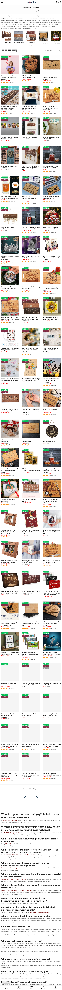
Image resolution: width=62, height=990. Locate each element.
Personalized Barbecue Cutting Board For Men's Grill (50, 501)
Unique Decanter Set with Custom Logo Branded (51, 167)
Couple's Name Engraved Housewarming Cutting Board (9, 470)
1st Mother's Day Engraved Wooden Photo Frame (9, 561)
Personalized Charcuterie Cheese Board (30, 441)
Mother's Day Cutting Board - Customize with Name (52, 745)
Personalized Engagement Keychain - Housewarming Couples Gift (30, 411)
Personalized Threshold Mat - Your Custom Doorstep (31, 866)
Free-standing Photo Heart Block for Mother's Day (51, 714)
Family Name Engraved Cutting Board (8, 896)
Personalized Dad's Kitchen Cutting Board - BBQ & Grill (10, 318)
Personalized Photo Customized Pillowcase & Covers (9, 77)
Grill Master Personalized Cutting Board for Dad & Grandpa (51, 623)
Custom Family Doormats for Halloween (51, 805)
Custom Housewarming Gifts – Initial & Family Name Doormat (9, 623)
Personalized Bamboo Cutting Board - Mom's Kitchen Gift (50, 108)
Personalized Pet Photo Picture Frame (29, 714)
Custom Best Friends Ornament (8, 500)
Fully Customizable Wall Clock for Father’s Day (29, 77)
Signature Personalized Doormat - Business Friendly (50, 836)
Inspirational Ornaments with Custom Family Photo (51, 228)
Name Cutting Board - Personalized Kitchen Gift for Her (30, 805)
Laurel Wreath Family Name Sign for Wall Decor (51, 441)
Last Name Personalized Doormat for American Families (50, 77)
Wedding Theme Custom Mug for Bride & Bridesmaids (30, 562)
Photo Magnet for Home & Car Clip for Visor (9, 138)
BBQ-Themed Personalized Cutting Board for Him (51, 561)
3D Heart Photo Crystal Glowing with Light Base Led (52, 653)
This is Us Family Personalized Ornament (9, 288)
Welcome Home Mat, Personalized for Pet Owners (52, 774)
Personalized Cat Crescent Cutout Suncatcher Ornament (51, 380)
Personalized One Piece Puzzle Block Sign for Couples (8, 715)
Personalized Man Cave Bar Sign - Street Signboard (10, 592)
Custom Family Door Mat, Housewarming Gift (51, 197)
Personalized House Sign (30, 137)
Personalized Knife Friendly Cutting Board (30, 745)
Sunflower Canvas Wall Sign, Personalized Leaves (51, 318)
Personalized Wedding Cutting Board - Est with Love (50, 288)
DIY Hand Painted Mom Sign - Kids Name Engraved (31, 379)
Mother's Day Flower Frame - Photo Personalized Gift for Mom (51, 258)
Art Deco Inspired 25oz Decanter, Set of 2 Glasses (9, 197)
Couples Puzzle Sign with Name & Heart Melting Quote (30, 108)
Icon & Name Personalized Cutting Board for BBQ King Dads (30, 623)
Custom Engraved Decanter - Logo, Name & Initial (31, 228)
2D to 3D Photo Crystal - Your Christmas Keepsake (9, 684)
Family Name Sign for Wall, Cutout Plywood (9, 410)
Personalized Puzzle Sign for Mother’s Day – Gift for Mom (31, 684)
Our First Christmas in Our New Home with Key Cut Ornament (30, 349)
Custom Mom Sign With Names (29, 500)
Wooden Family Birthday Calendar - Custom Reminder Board (9, 108)
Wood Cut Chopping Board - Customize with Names (10, 745)
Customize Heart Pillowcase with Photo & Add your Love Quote (52, 897)
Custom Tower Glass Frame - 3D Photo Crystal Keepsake (10, 258)
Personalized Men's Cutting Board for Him (31, 288)
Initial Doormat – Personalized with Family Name (9, 866)
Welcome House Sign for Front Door (9, 167)
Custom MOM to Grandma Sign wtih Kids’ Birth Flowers (10, 653)
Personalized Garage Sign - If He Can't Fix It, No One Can (31, 531)
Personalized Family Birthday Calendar (7, 228)
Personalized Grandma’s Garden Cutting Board (51, 410)
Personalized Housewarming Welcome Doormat (30, 198)
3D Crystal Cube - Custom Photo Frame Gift (30, 257)
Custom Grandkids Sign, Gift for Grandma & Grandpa (50, 349)
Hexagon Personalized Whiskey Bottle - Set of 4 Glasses (51, 470)
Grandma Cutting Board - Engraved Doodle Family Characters (9, 775)
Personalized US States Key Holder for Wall (51, 138)
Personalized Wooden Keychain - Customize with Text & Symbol (30, 775)
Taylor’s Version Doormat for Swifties (9, 835)
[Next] (59, 35)
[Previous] (2, 35)
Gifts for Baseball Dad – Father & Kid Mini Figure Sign (31, 470)
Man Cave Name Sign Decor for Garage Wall (31, 592)
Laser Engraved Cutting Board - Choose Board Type (8, 805)
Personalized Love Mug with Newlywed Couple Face (10, 349)
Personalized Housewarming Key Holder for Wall (30, 836)
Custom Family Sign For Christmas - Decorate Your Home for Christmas (51, 593)
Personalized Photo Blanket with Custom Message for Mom (10, 380)
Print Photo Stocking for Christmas (9, 441)
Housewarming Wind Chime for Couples (52, 684)
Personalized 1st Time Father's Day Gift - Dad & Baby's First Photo (9, 531)
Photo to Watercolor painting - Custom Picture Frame (30, 654)
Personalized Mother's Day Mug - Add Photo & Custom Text (52, 531)
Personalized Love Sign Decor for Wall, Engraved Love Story (30, 319)
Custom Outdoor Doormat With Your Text (51, 866)
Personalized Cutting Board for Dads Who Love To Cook (31, 896)
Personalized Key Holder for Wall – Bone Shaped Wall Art (31, 167)
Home (24, 11)
